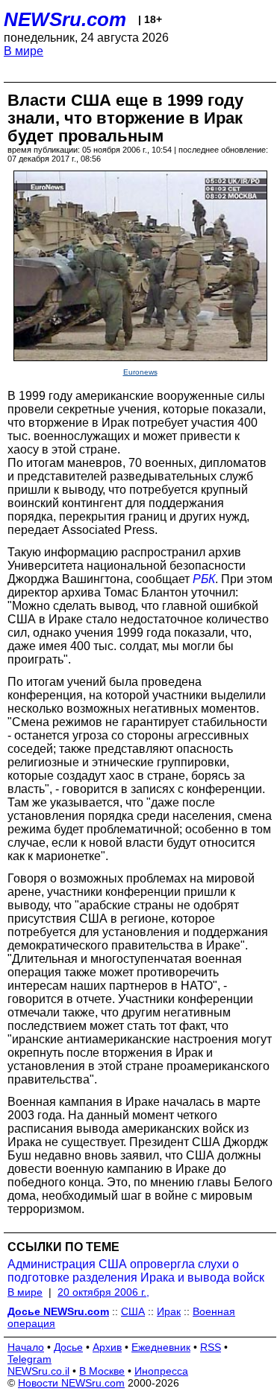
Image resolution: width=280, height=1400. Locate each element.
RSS (210, 1347)
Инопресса (161, 1371)
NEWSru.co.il (38, 1371)
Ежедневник (160, 1347)
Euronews (140, 372)
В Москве (102, 1371)
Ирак (169, 1311)
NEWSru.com (65, 19)
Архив (107, 1347)
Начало (25, 1347)
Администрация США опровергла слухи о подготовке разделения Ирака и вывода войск (135, 1271)
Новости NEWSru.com (71, 1383)
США (133, 1311)
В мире (23, 51)
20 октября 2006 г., (103, 1292)
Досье (68, 1347)
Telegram (29, 1359)
